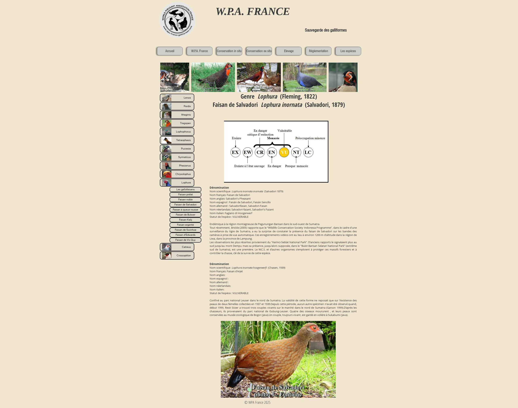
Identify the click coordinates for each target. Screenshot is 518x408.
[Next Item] (328, 359)
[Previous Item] (227, 359)
